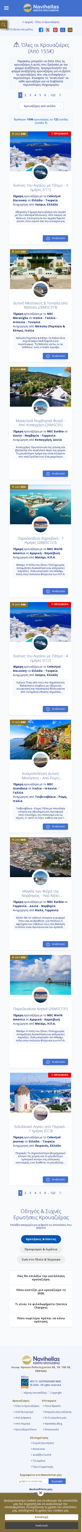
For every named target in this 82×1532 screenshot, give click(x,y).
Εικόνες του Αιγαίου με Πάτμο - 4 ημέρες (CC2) (40, 658)
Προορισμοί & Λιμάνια (41, 1249)
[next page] (60, 95)
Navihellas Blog (53, 1423)
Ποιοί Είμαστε (53, 1406)
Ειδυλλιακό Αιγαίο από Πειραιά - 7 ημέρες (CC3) (40, 1128)
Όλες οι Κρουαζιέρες (27, 1406)
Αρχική (29, 22)
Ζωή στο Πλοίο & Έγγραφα (41, 1259)
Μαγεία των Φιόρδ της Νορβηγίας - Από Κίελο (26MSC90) (40, 895)
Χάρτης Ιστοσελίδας (35, 1392)
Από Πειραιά (22, 1423)
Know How (39, 1449)
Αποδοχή (41, 1517)
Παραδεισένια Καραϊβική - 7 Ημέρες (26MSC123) (40, 540)
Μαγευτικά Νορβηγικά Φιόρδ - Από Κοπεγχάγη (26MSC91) (40, 422)
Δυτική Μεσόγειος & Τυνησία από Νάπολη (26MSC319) (40, 305)
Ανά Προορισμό (24, 1412)
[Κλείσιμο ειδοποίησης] (40, 1493)
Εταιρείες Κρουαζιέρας (58, 1412)
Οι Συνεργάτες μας (55, 1417)
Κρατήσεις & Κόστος (41, 1239)
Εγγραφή (57, 1481)
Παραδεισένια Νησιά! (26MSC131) (40, 1008)
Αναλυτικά (41, 1525)
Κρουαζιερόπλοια (25, 1429)
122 (53, 95)
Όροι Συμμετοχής (43, 1466)
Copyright (56, 1392)
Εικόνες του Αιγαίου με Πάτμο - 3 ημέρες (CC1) (40, 187)
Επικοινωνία (52, 1429)
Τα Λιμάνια (39, 1460)
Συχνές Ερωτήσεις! (43, 1443)
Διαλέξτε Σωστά (42, 1454)
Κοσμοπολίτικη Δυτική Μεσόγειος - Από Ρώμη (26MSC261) (40, 777)
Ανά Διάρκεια (23, 1417)
